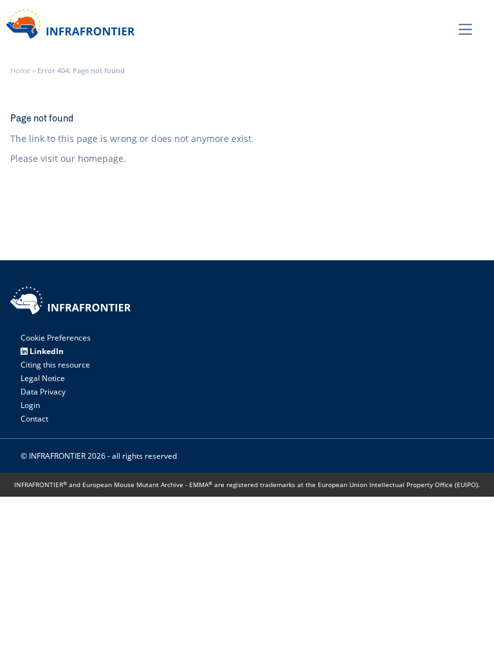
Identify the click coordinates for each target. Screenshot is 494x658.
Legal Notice (43, 378)
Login (30, 405)
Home (20, 70)
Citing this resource (55, 364)
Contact (34, 418)
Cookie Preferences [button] (56, 337)
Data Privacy (43, 391)
